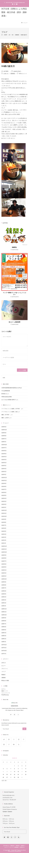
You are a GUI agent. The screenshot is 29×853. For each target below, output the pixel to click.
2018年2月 (3, 638)
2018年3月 (3, 635)
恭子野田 (7, 71)
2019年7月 (3, 588)
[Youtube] (14, 744)
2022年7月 (3, 489)
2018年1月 (3, 641)
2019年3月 (3, 600)
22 (14, 774)
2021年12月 (4, 510)
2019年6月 (3, 591)
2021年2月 (3, 540)
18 (25, 771)
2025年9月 (3, 432)
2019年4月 (3, 597)
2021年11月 (3, 513)
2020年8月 (3, 558)
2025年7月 (3, 438)
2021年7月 (3, 525)
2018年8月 (3, 620)
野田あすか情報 (5, 680)
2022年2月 (3, 504)
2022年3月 (3, 501)
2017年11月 (3, 647)
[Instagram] (18, 714)
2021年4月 (3, 534)
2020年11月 (4, 549)
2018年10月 (4, 615)
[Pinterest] (23, 739)
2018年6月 (3, 626)
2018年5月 (3, 629)
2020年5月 (3, 567)
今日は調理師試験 (5, 390)
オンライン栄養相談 (14, 847)
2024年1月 (3, 465)
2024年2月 (3, 462)
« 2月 (2, 780)
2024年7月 (3, 447)
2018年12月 (4, 609)
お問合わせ (22, 847)
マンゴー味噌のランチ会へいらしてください (14, 293)
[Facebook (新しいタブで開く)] (13, 4)
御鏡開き (14, 247)
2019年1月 (3, 606)
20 (7, 774)
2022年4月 (3, 498)
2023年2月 (3, 471)
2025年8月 (3, 435)
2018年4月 (3, 632)
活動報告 (12, 73)
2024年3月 (3, 459)
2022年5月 (3, 495)
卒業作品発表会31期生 (6, 396)
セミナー (3, 665)
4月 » (6, 780)
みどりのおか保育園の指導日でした (9, 399)
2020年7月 (3, 561)
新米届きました (5, 393)
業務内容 (12, 845)
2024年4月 (4, 456)
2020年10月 (4, 552)
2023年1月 (3, 474)
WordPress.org (5, 695)
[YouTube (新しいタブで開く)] (16, 4)
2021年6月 (3, 528)
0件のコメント (23, 73)
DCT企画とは (6, 845)
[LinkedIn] (18, 739)
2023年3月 (3, 468)
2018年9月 (3, 617)
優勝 (2, 414)
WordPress (18, 851)
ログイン (3, 689)
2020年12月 (4, 546)
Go (24, 728)
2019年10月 (4, 579)
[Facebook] (14, 714)
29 (14, 777)
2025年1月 (3, 441)
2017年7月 (3, 653)
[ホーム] (1, 35)
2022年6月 (3, 492)
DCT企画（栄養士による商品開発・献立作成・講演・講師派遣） (14, 12)
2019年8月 (3, 585)
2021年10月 (4, 516)
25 (25, 774)
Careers (10, 811)
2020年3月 (3, 573)
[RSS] (18, 744)
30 (18, 777)
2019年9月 (3, 582)
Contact (5, 811)
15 (14, 771)
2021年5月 (3, 531)
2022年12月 (4, 477)
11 (25, 768)
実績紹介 (3, 674)
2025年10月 (4, 429)
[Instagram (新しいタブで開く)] (15, 4)
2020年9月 (3, 555)
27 (7, 777)
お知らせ (6, 73)
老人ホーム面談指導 (14, 322)
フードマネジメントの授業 (7, 408)
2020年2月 (3, 576)
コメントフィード (5, 693)
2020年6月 (3, 564)
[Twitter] (10, 714)
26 (3, 777)
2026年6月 (3, 426)
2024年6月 (3, 450)
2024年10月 (4, 444)
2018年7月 (3, 623)
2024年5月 (3, 453)
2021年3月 (3, 537)
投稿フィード (4, 691)
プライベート (4, 668)
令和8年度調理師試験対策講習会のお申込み (11, 387)
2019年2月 (3, 603)
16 (18, 771)
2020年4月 (3, 570)
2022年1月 (3, 507)
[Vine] (9, 744)
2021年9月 (3, 519)
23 (18, 774)
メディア (3, 671)
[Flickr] (4, 744)
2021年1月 (3, 543)
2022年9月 (3, 483)
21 (10, 774)
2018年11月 (3, 611)
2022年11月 (4, 480)
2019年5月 (3, 594)
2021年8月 (3, 522)
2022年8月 (3, 486)
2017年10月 (4, 650)
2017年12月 (4, 644)
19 (3, 774)
